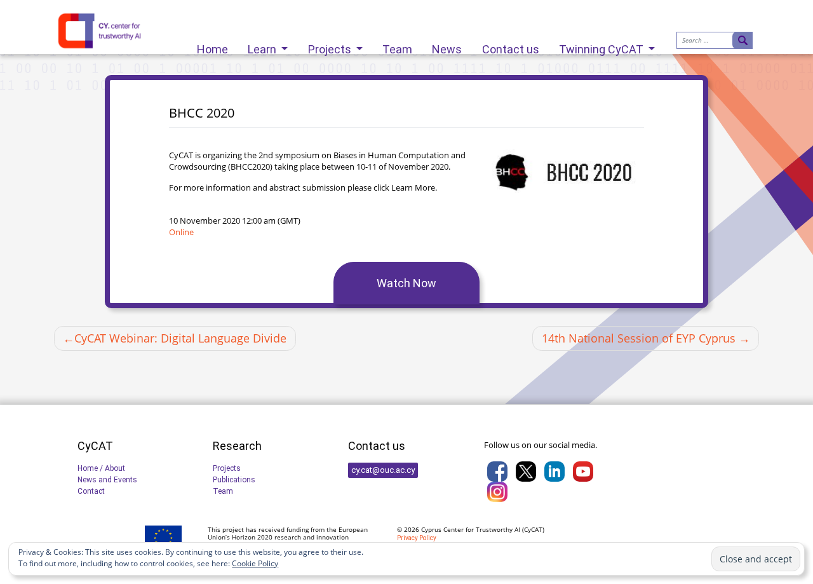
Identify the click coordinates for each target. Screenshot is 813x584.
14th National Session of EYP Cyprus (639, 338)
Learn (263, 46)
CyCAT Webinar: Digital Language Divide (180, 338)
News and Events (107, 479)
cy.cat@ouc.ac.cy (383, 470)
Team (397, 46)
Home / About (101, 468)
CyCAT (533, 529)
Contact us (510, 46)
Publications (234, 479)
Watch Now (406, 283)
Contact (91, 491)
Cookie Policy (255, 563)
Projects (331, 46)
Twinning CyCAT (602, 46)
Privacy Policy (416, 537)
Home (212, 46)
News (447, 46)
